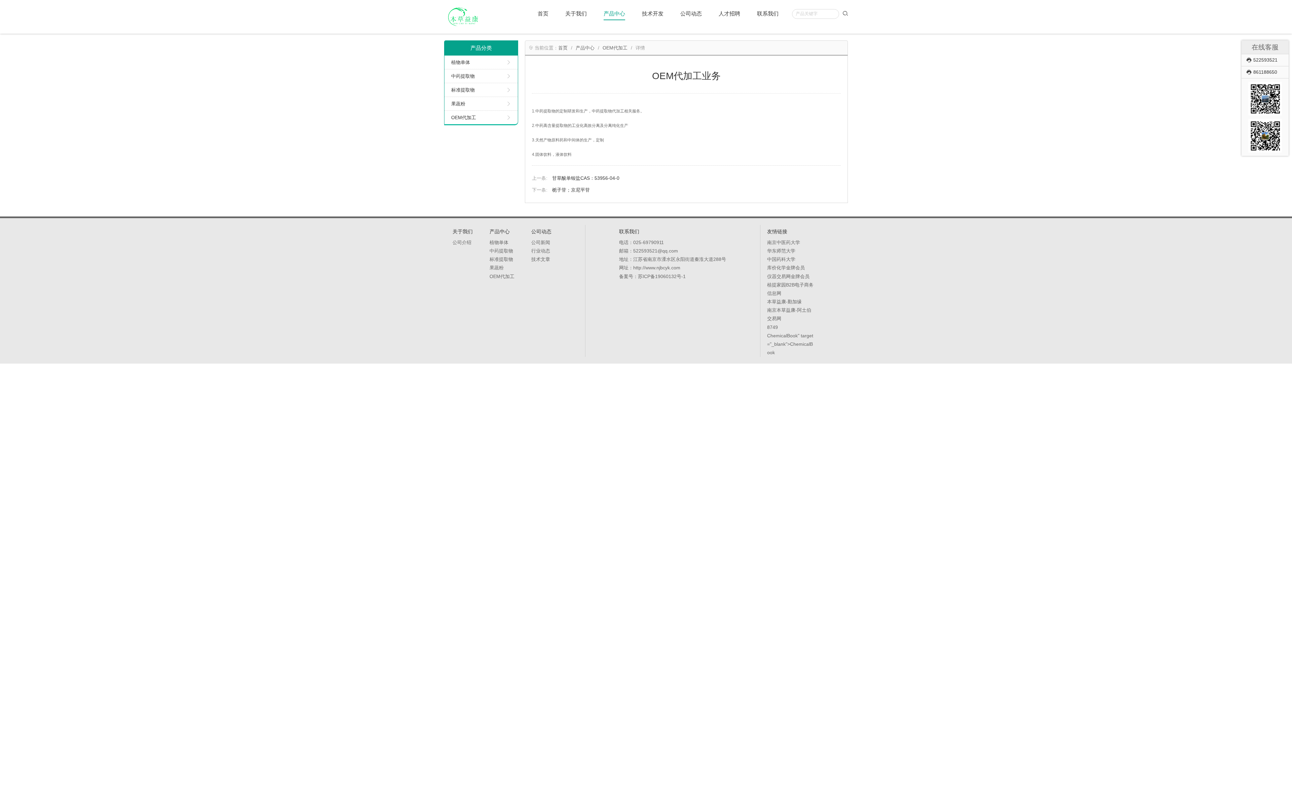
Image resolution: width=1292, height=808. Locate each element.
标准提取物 (463, 90)
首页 (543, 13)
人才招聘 (729, 13)
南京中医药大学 (783, 242)
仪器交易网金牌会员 (788, 276)
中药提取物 (463, 76)
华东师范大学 (781, 251)
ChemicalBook (782, 335)
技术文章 (540, 259)
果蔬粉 (458, 103)
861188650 (1265, 72)
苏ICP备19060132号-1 (662, 276)
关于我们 (576, 13)
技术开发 (652, 13)
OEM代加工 (463, 117)
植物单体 (460, 62)
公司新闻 (540, 242)
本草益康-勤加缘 (784, 301)
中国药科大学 (781, 259)
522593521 (1265, 60)
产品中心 (614, 13)
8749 (772, 327)
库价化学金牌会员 (786, 267)
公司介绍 (462, 242)
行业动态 (540, 251)
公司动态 (691, 13)
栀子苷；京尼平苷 (571, 190)
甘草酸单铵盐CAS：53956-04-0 (585, 178)
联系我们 (768, 13)
